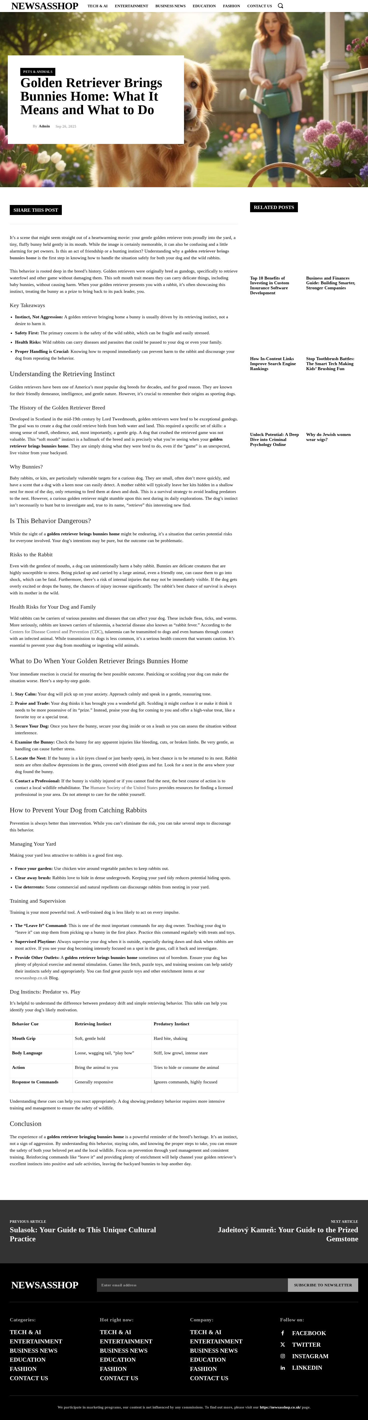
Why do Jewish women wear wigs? (328, 437)
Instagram (310, 1356)
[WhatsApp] (215, 209)
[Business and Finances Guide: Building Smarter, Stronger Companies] (332, 247)
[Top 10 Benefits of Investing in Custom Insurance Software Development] (276, 247)
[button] (280, 6)
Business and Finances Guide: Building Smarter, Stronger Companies (330, 283)
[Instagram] (282, 1356)
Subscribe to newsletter (323, 1285)
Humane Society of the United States (124, 787)
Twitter (306, 1344)
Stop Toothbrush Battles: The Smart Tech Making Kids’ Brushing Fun (330, 363)
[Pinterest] (200, 209)
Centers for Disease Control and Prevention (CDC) (56, 631)
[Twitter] (185, 209)
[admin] (26, 126)
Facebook (309, 1333)
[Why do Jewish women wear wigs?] (332, 404)
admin (44, 126)
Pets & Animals (37, 72)
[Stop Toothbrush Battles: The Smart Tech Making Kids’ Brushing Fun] (332, 328)
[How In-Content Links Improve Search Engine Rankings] (276, 328)
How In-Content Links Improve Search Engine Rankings (273, 363)
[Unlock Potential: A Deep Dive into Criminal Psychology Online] (276, 404)
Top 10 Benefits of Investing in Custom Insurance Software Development (269, 285)
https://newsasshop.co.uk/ (280, 1407)
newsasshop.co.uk (32, 977)
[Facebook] (169, 209)
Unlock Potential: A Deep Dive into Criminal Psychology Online (274, 439)
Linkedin (307, 1367)
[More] (230, 209)
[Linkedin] (282, 1367)
